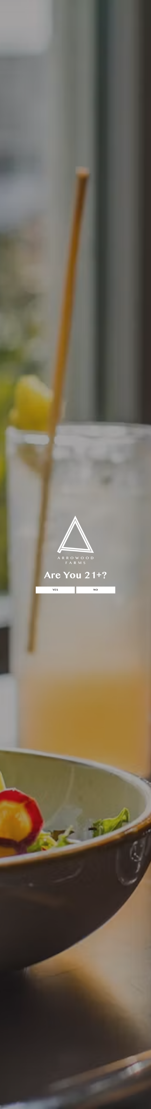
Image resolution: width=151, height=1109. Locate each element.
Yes (55, 590)
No (95, 590)
